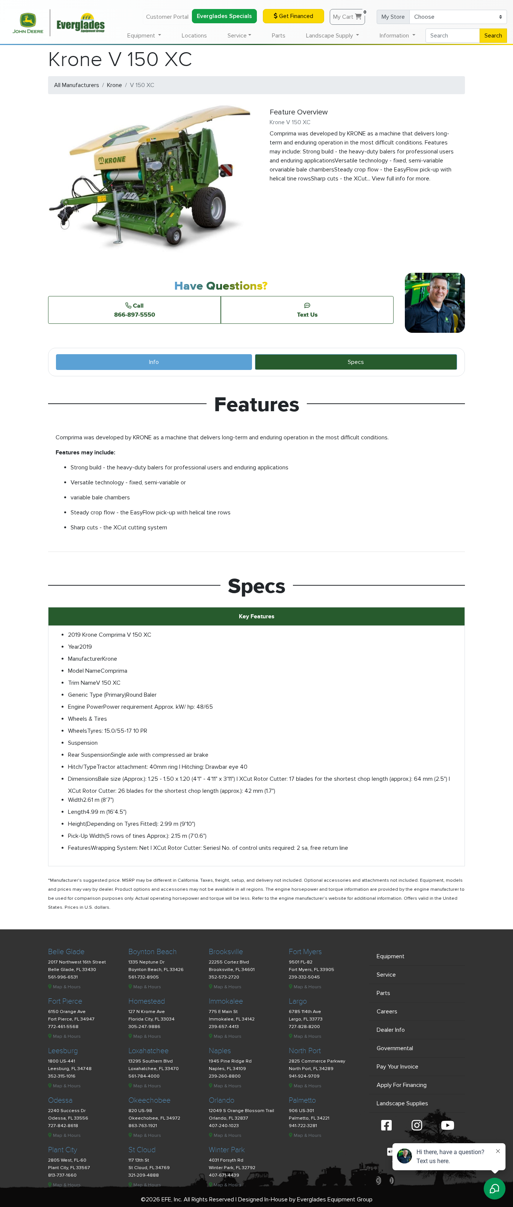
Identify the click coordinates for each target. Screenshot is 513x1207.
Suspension (83, 743)
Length (77, 812)
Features (79, 848)
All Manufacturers (76, 85)
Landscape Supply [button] (330, 35)
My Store (393, 17)
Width (75, 800)
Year (73, 647)
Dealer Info (391, 1030)
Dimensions (83, 779)
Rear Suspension (89, 755)
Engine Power (85, 707)
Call (134, 310)
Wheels (77, 731)
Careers (387, 1011)
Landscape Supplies (402, 1103)
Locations (194, 35)
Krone (114, 85)
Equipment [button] (142, 35)
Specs (356, 362)
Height (76, 824)
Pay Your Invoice (397, 1066)
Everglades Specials (224, 16)
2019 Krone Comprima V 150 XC (109, 635)
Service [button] (237, 35)
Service (386, 975)
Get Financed (295, 16)
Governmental (395, 1048)
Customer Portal (167, 17)
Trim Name (82, 683)
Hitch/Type (82, 767)
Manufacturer (85, 659)
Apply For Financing (402, 1085)
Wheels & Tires (87, 719)
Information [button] (395, 35)
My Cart (349, 15)
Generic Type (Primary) (97, 695)
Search (493, 35)
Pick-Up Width (86, 836)
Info (154, 362)
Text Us (307, 314)
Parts (278, 35)
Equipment (390, 956)
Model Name (84, 671)
